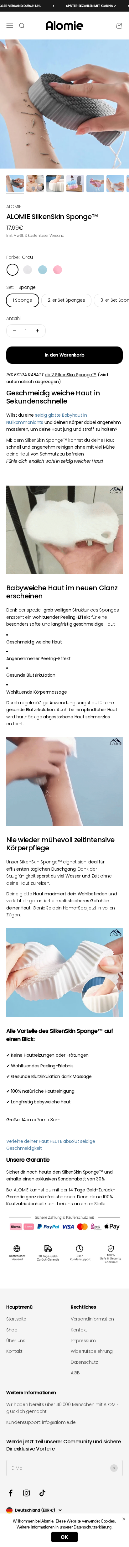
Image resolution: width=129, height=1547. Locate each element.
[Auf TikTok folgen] (42, 1493)
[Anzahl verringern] (14, 331)
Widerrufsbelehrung (92, 1351)
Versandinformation (92, 1319)
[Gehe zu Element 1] (15, 184)
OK (64, 1537)
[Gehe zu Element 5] (95, 184)
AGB (75, 1373)
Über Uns (15, 1340)
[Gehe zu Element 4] (75, 184)
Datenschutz (84, 1362)
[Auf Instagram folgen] (26, 1493)
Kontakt (14, 1351)
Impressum (83, 1340)
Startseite (16, 1319)
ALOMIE (13, 206)
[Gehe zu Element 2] (35, 184)
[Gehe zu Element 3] (55, 184)
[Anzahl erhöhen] (37, 331)
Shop (12, 1330)
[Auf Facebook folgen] (10, 1493)
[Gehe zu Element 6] (115, 184)
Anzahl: (13, 318)
